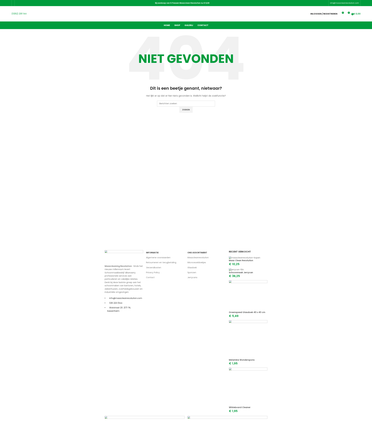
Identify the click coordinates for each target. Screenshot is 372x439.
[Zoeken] (303, 14)
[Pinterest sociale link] (32, 3)
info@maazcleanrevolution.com (344, 3)
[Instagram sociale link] (25, 3)
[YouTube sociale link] (29, 3)
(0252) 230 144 (19, 13)
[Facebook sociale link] (18, 3)
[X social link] (21, 3)
